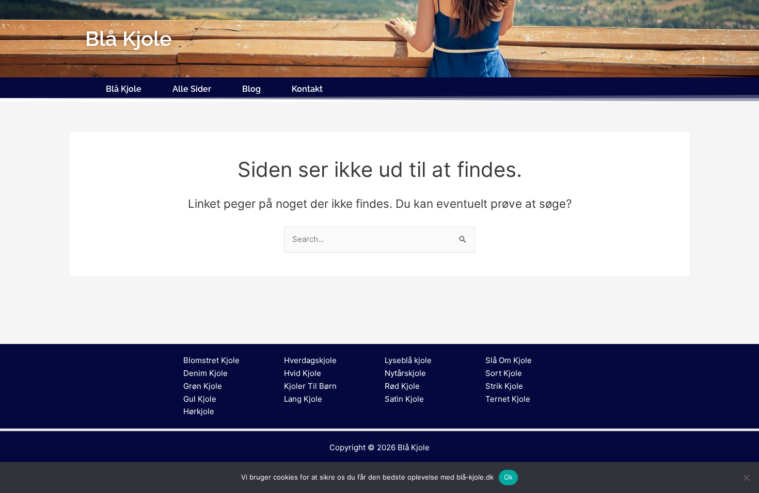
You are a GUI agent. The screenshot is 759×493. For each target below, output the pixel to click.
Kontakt (307, 89)
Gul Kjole (199, 399)
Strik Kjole (504, 386)
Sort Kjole (503, 373)
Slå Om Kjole (508, 360)
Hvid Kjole (302, 373)
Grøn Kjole (202, 386)
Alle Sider (191, 89)
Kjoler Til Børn (310, 386)
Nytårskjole (405, 373)
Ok (508, 477)
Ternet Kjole (507, 399)
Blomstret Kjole (211, 360)
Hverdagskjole (310, 360)
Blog (251, 89)
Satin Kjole (404, 399)
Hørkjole (198, 411)
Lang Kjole (303, 399)
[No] (746, 477)
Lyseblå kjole (408, 360)
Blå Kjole (123, 89)
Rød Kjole (402, 386)
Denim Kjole (205, 373)
